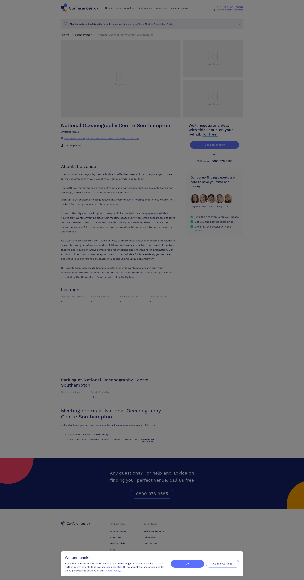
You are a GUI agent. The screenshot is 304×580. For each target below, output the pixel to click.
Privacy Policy (112, 570)
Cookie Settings (222, 563)
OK (187, 563)
